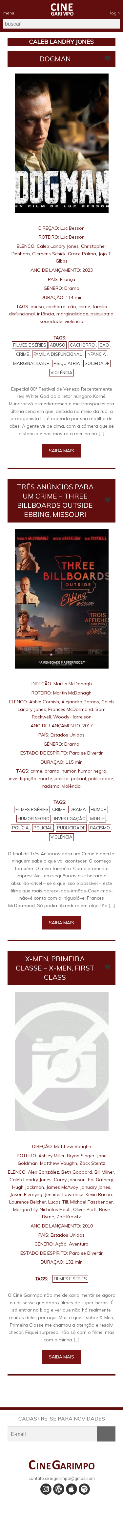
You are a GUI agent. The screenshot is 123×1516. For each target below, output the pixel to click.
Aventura (79, 1244)
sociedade (51, 321)
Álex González (43, 1172)
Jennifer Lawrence (64, 1194)
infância (45, 314)
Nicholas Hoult (55, 1209)
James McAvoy (62, 1187)
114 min (74, 297)
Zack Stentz (92, 1163)
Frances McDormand (70, 709)
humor (69, 771)
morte (45, 778)
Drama (71, 288)
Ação (61, 1244)
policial (78, 778)
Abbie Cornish (44, 702)
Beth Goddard (76, 1172)
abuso (37, 307)
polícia (61, 778)
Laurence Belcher (27, 1202)
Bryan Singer (80, 1156)
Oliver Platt (85, 1209)
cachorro (56, 307)
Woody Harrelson (72, 717)
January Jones (95, 1187)
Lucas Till (58, 1202)
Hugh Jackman (28, 1187)
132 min (74, 1262)
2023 (87, 270)
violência (74, 321)
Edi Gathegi (100, 1180)
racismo (51, 786)
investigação (22, 778)
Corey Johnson (70, 1180)
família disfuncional (57, 354)
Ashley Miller (51, 1156)
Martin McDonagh (72, 684)
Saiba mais (61, 450)
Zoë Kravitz (68, 1217)
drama (52, 771)
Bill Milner (104, 1172)
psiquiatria (102, 314)
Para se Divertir (86, 753)
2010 (87, 1226)
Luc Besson (72, 228)
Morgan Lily (25, 1209)
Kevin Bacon (99, 1194)
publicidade (100, 778)
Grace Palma (82, 254)
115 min (74, 762)
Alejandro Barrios (80, 702)
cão (72, 307)
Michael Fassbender (91, 1202)
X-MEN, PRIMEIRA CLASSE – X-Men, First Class (55, 967)
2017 (87, 726)
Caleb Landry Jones (58, 246)
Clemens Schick (49, 254)
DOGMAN (55, 58)
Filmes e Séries (29, 345)
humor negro (92, 771)
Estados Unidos (68, 735)
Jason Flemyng (26, 1194)
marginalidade (72, 314)
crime (84, 307)
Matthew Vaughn (72, 1146)
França (67, 279)
